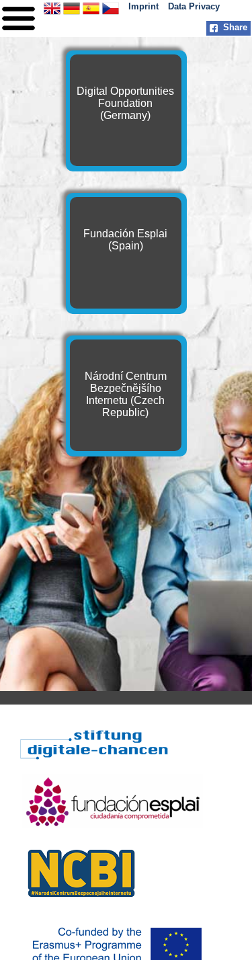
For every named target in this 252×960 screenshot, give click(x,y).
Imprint (143, 6)
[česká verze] (110, 13)
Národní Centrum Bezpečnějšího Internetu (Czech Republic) (126, 394)
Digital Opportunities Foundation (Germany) (125, 103)
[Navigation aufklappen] (18, 33)
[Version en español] (91, 13)
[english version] (52, 13)
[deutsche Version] (71, 13)
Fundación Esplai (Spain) (125, 239)
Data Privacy (194, 6)
